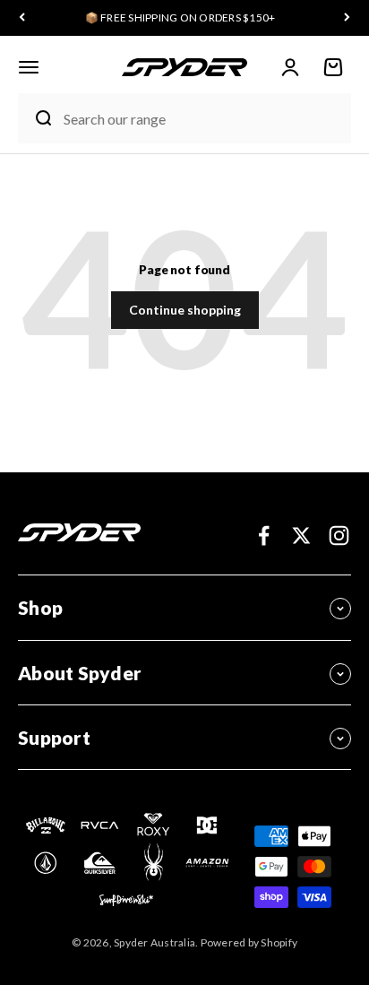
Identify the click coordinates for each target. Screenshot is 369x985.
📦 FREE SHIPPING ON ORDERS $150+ (180, 17)
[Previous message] (22, 18)
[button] (28, 67)
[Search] (36, 118)
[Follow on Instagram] (339, 535)
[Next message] (346, 18)
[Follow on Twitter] (301, 535)
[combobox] (203, 119)
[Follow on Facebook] (264, 535)
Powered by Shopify (249, 942)
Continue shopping (185, 309)
